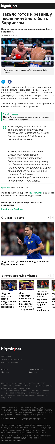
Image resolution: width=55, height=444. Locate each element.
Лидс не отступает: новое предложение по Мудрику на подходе (25, 263)
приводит (6, 187)
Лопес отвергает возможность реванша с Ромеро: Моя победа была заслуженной (26, 301)
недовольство (35, 192)
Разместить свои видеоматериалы (36, 410)
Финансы (33, 372)
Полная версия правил (11, 440)
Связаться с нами (9, 410)
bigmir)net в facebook (12, 209)
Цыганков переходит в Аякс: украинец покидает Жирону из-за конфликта (43, 301)
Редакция (38, 407)
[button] (48, 217)
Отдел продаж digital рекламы (32, 418)
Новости (5, 372)
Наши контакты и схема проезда (16, 407)
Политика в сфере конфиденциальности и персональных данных (26, 413)
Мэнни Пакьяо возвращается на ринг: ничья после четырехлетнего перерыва (26, 118)
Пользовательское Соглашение (17, 412)
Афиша (4, 369)
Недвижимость (36, 369)
